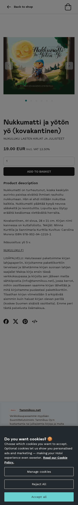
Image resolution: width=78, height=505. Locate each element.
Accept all (39, 497)
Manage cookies (39, 471)
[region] (39, 465)
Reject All (39, 484)
